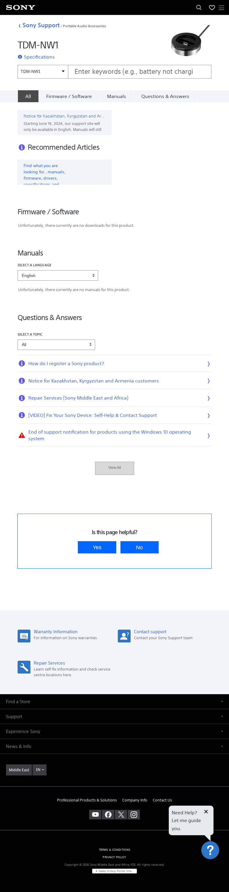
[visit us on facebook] (108, 814)
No (139, 547)
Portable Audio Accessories (84, 26)
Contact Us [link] (162, 800)
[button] (217, 872)
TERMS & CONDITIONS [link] (114, 849)
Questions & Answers (165, 96)
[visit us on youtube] (95, 814)
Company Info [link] (134, 800)
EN (38, 769)
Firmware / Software (69, 96)
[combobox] (114, 72)
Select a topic (30, 334)
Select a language (34, 265)
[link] (19, 770)
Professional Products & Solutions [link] (87, 800)
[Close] (206, 812)
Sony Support (41, 25)
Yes (97, 547)
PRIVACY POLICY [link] (114, 857)
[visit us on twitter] (121, 814)
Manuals (116, 96)
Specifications (39, 57)
